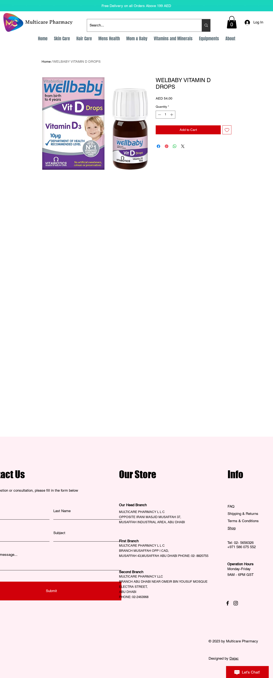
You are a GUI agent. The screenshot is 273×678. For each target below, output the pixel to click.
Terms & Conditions (243, 521)
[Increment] (172, 114)
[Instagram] (236, 603)
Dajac (234, 658)
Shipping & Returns (243, 513)
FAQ (231, 506)
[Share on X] (182, 146)
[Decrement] (159, 114)
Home (46, 61)
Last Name (62, 511)
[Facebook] (228, 603)
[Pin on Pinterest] (166, 146)
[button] (232, 22)
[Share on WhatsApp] (174, 146)
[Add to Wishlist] (226, 129)
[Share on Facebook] (158, 146)
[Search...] (206, 25)
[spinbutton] (165, 114)
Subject (59, 533)
